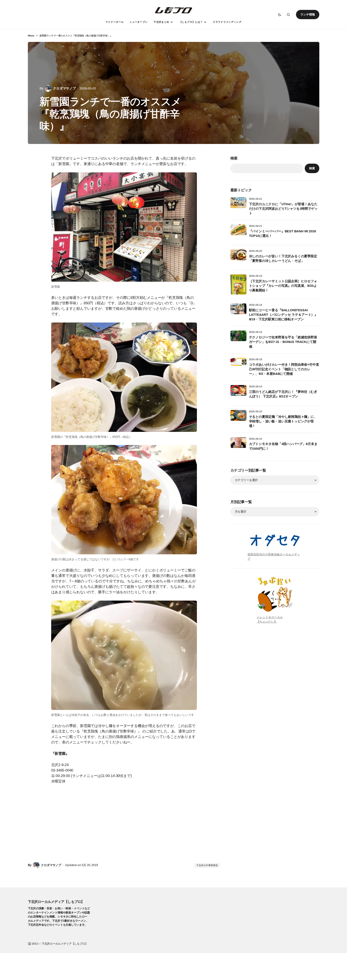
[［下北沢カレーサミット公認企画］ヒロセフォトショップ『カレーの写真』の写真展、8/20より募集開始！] (238, 284)
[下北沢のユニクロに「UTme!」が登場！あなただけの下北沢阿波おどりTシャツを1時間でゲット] (238, 205)
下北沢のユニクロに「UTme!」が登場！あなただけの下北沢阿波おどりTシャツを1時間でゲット (283, 208)
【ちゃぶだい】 (267, 621)
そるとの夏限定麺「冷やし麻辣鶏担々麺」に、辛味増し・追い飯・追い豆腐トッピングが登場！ (283, 421)
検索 (234, 158)
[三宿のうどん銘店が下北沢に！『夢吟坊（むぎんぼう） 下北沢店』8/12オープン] (238, 393)
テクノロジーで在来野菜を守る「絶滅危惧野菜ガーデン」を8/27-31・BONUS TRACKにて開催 (283, 341)
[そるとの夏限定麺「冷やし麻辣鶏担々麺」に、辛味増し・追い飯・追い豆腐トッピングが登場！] (238, 418)
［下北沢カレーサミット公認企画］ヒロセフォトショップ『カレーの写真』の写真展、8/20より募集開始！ (283, 285)
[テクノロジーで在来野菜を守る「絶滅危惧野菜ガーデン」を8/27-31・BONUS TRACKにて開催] (238, 339)
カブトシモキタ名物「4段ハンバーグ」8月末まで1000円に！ (283, 446)
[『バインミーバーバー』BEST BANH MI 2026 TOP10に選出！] (238, 232)
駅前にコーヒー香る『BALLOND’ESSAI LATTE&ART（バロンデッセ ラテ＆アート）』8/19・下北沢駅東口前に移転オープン (283, 314)
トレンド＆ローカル (270, 617)
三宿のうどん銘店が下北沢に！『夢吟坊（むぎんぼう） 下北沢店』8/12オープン (283, 394)
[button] (279, 14)
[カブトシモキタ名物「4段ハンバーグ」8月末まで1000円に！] (238, 445)
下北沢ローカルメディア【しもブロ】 (56, 901)
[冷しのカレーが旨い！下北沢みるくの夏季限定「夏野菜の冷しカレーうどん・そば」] (238, 257)
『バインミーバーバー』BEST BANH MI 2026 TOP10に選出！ (282, 233)
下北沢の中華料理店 (207, 865)
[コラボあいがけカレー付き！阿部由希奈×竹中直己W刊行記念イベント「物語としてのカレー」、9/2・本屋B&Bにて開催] (238, 366)
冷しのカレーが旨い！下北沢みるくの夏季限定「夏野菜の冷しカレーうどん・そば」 (283, 258)
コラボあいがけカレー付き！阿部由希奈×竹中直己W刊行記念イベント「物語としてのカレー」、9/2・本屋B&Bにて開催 (284, 369)
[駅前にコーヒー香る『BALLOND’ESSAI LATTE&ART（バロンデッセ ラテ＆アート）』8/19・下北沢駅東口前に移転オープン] (238, 311)
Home (31, 35)
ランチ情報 (307, 14)
